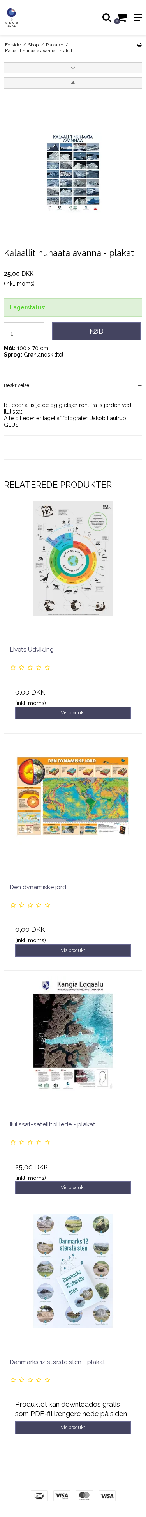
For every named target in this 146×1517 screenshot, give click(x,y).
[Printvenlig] (139, 45)
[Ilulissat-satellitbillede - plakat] (73, 1045)
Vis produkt (73, 713)
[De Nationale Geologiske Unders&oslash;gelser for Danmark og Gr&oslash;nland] (36, 17)
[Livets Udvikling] (73, 570)
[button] (73, 67)
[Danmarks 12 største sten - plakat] (73, 1283)
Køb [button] (96, 331)
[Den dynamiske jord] (73, 808)
